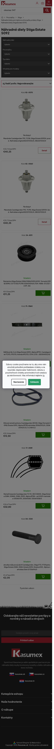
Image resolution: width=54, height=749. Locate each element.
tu (43, 375)
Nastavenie (18, 382)
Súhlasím (34, 382)
